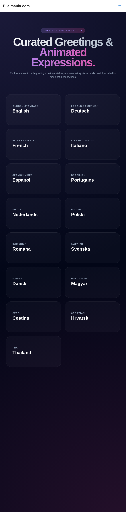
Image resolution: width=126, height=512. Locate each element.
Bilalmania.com (16, 6)
